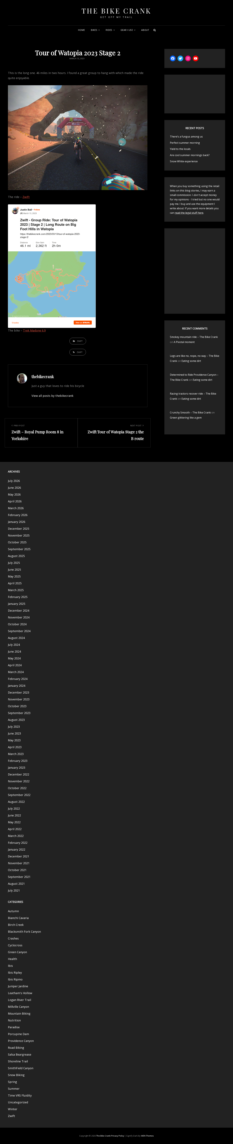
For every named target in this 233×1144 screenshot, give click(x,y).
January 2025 (16, 604)
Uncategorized (18, 1102)
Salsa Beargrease (19, 1054)
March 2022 (16, 836)
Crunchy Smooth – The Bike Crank (190, 412)
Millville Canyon (18, 1007)
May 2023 (14, 740)
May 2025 (14, 576)
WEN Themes (147, 1135)
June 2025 (14, 569)
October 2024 (17, 624)
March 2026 (16, 508)
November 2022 (18, 781)
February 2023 (17, 761)
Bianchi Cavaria (18, 918)
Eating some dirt (191, 361)
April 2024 (15, 665)
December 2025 (18, 528)
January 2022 (16, 849)
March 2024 (16, 672)
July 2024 (14, 645)
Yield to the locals (180, 149)
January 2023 (16, 767)
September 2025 (19, 549)
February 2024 (17, 679)
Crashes (13, 938)
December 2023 (18, 692)
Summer (13, 1088)
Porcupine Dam (18, 1034)
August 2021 (16, 884)
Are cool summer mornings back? (190, 155)
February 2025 (17, 597)
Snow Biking (16, 1075)
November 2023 (18, 699)
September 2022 (19, 795)
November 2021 (18, 863)
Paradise (14, 1027)
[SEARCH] (154, 30)
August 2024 (16, 638)
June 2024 (14, 651)
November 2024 (18, 617)
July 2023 (14, 726)
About (145, 29)
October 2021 (17, 870)
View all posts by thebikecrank (52, 396)
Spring (12, 1082)
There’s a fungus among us (186, 136)
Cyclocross (15, 945)
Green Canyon (17, 952)
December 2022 (18, 774)
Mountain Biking (19, 1013)
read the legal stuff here (189, 213)
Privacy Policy (117, 1135)
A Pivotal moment (184, 342)
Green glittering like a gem (186, 417)
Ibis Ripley (15, 972)
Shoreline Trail (18, 1061)
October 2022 (17, 788)
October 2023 (17, 706)
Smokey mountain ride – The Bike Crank (194, 337)
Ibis (10, 966)
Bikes (94, 29)
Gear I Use (127, 29)
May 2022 (14, 822)
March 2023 (16, 754)
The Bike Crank (117, 10)
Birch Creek (16, 925)
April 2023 (15, 747)
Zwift (26, 197)
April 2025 (15, 583)
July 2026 (14, 481)
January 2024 (16, 686)
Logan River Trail (19, 1000)
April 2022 (15, 829)
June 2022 (14, 815)
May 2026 (14, 494)
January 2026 (16, 522)
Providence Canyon (21, 1041)
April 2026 (15, 501)
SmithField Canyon (20, 1068)
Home (81, 29)
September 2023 (19, 713)
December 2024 (18, 610)
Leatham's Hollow (20, 993)
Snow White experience (184, 161)
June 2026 (14, 488)
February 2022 (17, 843)
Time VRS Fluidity (20, 1095)
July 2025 (14, 563)
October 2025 (17, 542)
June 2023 (14, 733)
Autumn (13, 911)
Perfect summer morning (185, 142)
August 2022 (16, 802)
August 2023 (16, 720)
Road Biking (16, 1048)
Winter (12, 1109)
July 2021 (14, 890)
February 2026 (17, 515)
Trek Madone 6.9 (34, 330)
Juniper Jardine (18, 986)
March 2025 (16, 590)
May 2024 (14, 658)
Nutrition (14, 1020)
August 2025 (16, 556)
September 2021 (19, 877)
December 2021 (18, 856)
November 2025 (18, 535)
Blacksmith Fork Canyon (24, 931)
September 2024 (19, 631)
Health (12, 959)
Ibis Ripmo (15, 979)
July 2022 (14, 808)
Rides (109, 29)
